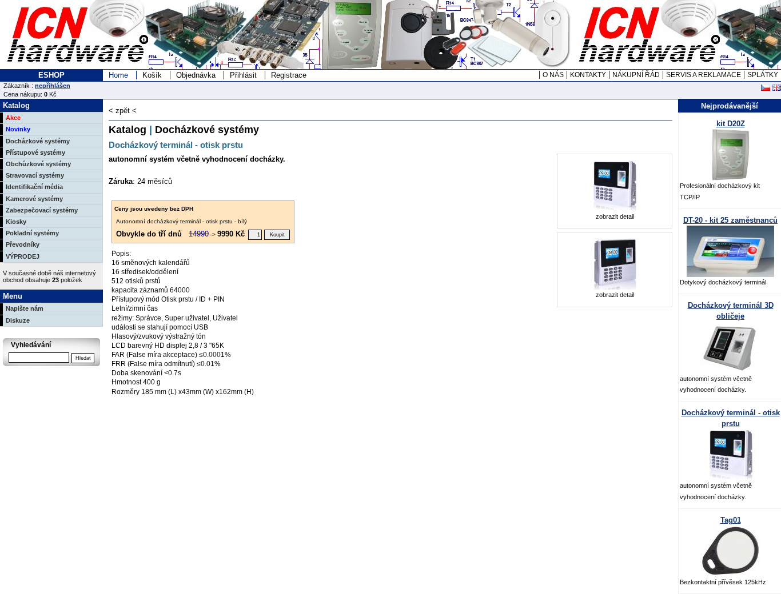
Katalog (127, 129)
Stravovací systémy (35, 175)
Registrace (288, 75)
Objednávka (196, 75)
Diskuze (18, 320)
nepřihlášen (52, 85)
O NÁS (553, 75)
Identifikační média (34, 186)
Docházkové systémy (38, 141)
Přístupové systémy (35, 152)
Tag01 (730, 520)
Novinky (18, 129)
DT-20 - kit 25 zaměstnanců (730, 220)
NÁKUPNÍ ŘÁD (636, 75)
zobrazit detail (615, 216)
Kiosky (16, 221)
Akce (13, 117)
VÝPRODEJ (22, 256)
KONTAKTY (588, 75)
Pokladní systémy (32, 233)
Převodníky (22, 244)
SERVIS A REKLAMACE (703, 75)
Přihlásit (243, 75)
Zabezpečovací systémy (42, 210)
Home (118, 75)
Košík (152, 75)
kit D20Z (730, 123)
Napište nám (24, 308)
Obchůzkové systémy (38, 163)
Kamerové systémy (34, 198)
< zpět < (123, 110)
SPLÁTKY (762, 75)
